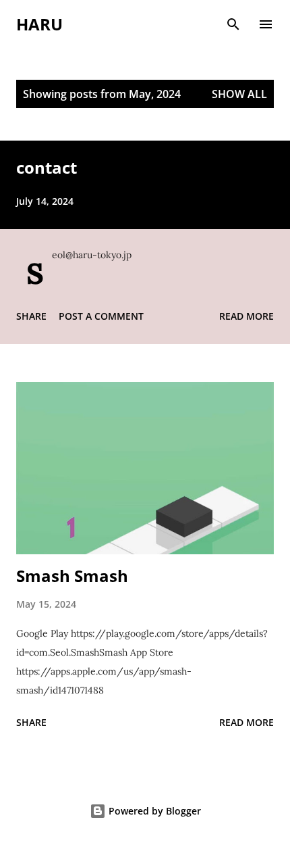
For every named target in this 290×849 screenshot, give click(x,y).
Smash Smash (72, 575)
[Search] (233, 24)
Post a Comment (101, 316)
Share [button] (31, 316)
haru (39, 24)
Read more (246, 316)
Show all (239, 94)
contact (46, 167)
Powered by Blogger (153, 810)
